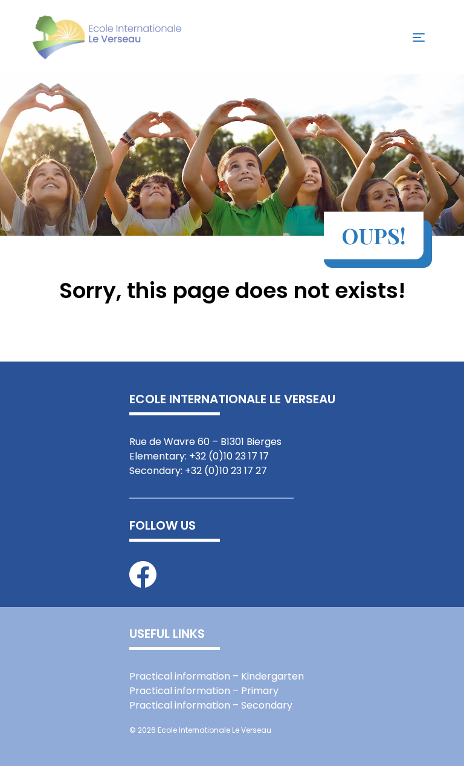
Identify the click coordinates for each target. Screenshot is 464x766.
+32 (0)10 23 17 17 (229, 456)
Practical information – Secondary (210, 705)
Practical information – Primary (204, 691)
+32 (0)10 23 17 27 (226, 471)
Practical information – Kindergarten (216, 676)
